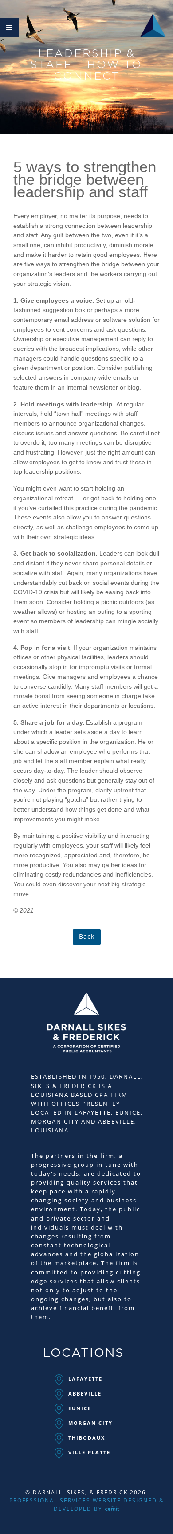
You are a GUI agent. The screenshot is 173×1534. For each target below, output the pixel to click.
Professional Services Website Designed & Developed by (86, 1505)
